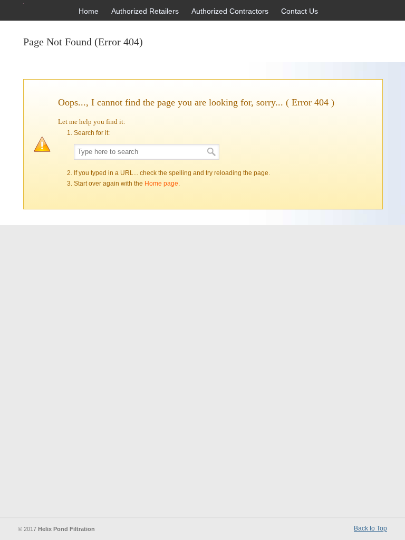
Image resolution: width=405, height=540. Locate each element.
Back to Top (370, 528)
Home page (161, 183)
